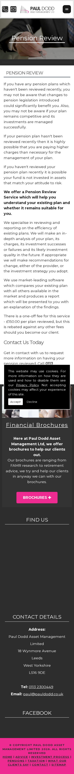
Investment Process (50, 756)
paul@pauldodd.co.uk (43, 694)
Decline (32, 401)
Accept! (15, 401)
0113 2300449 (41, 687)
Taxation (36, 760)
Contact (40, 764)
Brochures (35, 497)
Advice (21, 756)
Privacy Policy (27, 385)
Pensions (16, 760)
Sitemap (58, 764)
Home (7, 756)
